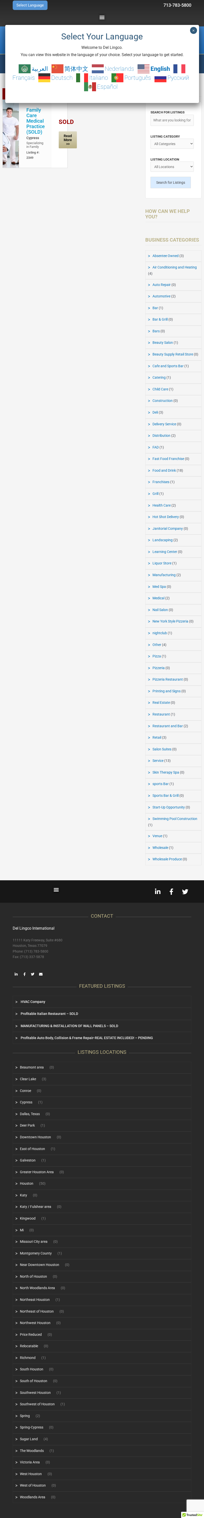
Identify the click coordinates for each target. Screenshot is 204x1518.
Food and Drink (164, 470)
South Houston (31, 1369)
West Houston (31, 1474)
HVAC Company (32, 1002)
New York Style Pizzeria (170, 621)
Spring (25, 1416)
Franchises (161, 482)
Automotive (161, 296)
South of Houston (33, 1381)
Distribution (161, 436)
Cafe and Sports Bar (168, 366)
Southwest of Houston (37, 1404)
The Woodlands (32, 1451)
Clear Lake (28, 1079)
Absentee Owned (166, 256)
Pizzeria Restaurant (168, 679)
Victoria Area (30, 1462)
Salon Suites (162, 749)
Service (158, 761)
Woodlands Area (32, 1497)
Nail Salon (160, 610)
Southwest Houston (35, 1393)
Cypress (32, 138)
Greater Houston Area (37, 1172)
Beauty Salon (163, 343)
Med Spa (159, 587)
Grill (155, 494)
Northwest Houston (35, 1323)
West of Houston (33, 1485)
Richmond (28, 1358)
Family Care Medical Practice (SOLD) (35, 121)
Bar (155, 308)
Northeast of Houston (37, 1311)
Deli (155, 412)
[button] (102, 17)
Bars (156, 331)
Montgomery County (36, 1253)
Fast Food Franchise (168, 459)
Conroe (25, 1091)
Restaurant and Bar (168, 726)
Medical (158, 598)
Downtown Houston (35, 1137)
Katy (23, 1195)
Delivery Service (164, 424)
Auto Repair (162, 285)
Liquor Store (162, 563)
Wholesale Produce (167, 859)
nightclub (160, 633)
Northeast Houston (35, 1300)
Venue (157, 836)
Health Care (162, 505)
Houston (26, 1183)
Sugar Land (29, 1439)
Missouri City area (34, 1242)
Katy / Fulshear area (35, 1207)
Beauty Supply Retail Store (173, 354)
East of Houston (32, 1149)
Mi (22, 1230)
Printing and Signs (167, 691)
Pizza (157, 656)
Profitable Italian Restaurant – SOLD (49, 1014)
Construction (163, 401)
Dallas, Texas (30, 1114)
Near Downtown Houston (39, 1265)
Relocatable (29, 1346)
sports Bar (161, 784)
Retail (157, 737)
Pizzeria (159, 668)
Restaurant (161, 714)
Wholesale (160, 848)
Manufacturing (164, 575)
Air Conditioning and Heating (175, 267)
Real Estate (161, 703)
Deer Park (27, 1125)
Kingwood (28, 1218)
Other (157, 645)
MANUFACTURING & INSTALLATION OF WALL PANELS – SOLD (69, 1026)
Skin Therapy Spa (166, 772)
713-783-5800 (177, 5)
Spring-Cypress (31, 1427)
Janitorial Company (168, 529)
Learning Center (165, 552)
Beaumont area (32, 1067)
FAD (156, 447)
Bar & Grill (160, 319)
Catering (159, 377)
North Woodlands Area (37, 1288)
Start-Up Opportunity (169, 807)
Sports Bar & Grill (166, 796)
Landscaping (163, 540)
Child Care (160, 389)
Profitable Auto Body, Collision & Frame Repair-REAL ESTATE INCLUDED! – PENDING (86, 1038)
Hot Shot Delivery (166, 517)
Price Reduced (31, 1335)
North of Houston (33, 1276)
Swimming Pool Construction (175, 819)
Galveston (28, 1160)
